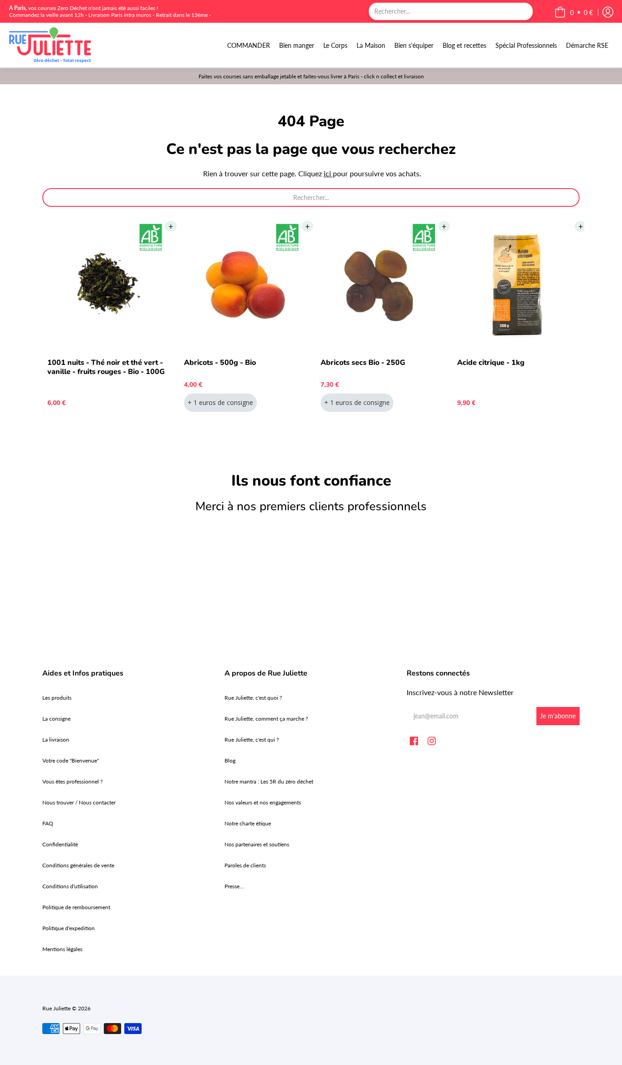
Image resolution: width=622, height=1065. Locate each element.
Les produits (56, 697)
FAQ (47, 823)
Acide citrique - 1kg (491, 363)
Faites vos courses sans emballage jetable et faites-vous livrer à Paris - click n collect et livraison (311, 76)
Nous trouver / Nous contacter (79, 802)
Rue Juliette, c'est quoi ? (253, 697)
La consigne (56, 718)
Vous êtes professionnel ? (72, 781)
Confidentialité (60, 844)
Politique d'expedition (68, 928)
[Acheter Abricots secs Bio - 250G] (379, 285)
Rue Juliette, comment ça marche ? (266, 718)
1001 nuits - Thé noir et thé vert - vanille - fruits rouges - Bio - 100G (106, 367)
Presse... (234, 886)
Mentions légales (62, 949)
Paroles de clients (245, 865)
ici (328, 173)
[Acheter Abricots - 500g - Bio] (242, 285)
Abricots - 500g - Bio (220, 363)
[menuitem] (249, 45)
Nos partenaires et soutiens (256, 844)
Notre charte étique (247, 823)
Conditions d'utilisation (70, 886)
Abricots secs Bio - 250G (363, 363)
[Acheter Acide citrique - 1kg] (516, 285)
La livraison (55, 739)
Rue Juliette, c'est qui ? (251, 739)
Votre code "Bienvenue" (70, 760)
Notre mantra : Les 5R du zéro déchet (268, 781)
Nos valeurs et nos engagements (262, 802)
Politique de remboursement (76, 907)
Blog (229, 760)
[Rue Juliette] (50, 45)
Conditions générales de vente (78, 865)
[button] (574, 12)
